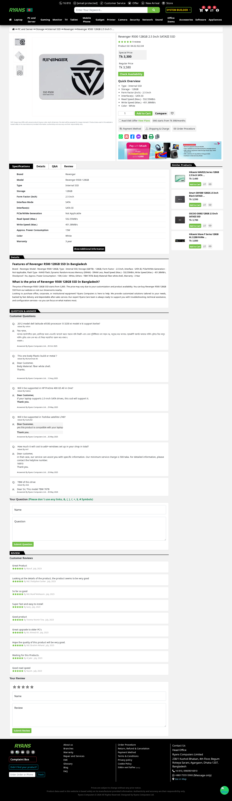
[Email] (127, 136)
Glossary (67, 764)
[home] (11, 19)
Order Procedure (127, 745)
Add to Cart (144, 113)
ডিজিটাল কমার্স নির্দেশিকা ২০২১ (129, 767)
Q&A (55, 166)
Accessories (186, 19)
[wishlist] (206, 9)
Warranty (68, 752)
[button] (157, 136)
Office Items (171, 19)
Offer (135, 3)
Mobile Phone (87, 19)
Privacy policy (125, 760)
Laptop (18, 19)
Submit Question (23, 544)
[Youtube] (23, 752)
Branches (68, 748)
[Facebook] (132, 136)
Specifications (21, 166)
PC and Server (31, 19)
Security (135, 19)
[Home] (13, 29)
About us (68, 745)
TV (66, 19)
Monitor (57, 19)
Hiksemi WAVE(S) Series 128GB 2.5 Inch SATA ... (204, 174)
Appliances (215, 19)
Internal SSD (54, 29)
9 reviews (136, 41)
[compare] (204, 184)
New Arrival (151, 3)
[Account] (216, 9)
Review (68, 166)
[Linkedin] (33, 752)
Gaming (45, 19)
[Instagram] (28, 752)
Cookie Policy (124, 764)
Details (40, 166)
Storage (40, 29)
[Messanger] (138, 136)
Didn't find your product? (23, 767)
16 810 (66, 3)
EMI (65, 760)
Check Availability (131, 74)
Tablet (74, 19)
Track (41, 774)
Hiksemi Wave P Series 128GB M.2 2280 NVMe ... (204, 236)
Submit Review (22, 730)
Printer (111, 19)
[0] (211, 9)
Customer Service (114, 3)
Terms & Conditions (128, 756)
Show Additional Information (89, 249)
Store (169, 3)
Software (200, 19)
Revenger (69, 29)
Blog (65, 767)
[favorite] (172, 113)
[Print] (151, 136)
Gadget (100, 19)
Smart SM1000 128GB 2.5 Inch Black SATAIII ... (203, 194)
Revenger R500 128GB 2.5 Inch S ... (95, 29)
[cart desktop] (201, 9)
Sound (159, 19)
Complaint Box (19, 759)
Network (147, 19)
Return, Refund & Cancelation (133, 748)
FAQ (65, 771)
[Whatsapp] (121, 136)
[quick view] (210, 184)
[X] (145, 136)
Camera (122, 19)
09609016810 (190, 771)
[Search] (154, 10)
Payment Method (127, 752)
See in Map (181, 779)
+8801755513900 (184, 775)
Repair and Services (73, 756)
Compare (161, 113)
